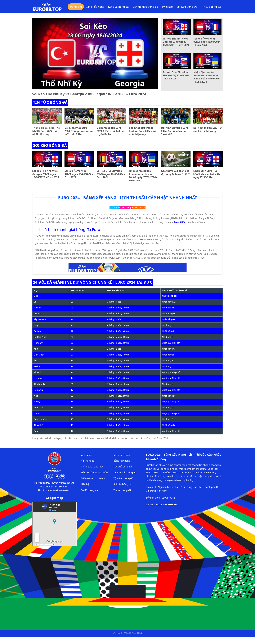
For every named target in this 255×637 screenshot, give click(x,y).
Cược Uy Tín (139, 207)
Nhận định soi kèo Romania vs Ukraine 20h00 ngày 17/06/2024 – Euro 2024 (206, 77)
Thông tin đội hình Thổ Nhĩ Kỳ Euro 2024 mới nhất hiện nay (46, 131)
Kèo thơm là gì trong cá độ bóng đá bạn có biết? (175, 172)
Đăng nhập (125, 207)
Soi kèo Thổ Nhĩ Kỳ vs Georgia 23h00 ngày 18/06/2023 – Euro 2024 (89, 94)
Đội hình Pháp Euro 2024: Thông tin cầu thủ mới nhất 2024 (78, 131)
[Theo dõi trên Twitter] (57, 476)
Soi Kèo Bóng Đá (187, 6)
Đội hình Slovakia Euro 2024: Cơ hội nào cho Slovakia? (174, 131)
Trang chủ (76, 6)
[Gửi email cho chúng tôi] (62, 476)
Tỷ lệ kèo (167, 6)
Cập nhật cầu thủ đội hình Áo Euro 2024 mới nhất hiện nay (142, 131)
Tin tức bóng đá (211, 6)
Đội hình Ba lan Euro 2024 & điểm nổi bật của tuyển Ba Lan (111, 131)
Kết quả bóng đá (118, 6)
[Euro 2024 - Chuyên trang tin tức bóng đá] (47, 7)
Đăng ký (114, 207)
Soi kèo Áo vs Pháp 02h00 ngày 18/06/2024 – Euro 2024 (206, 42)
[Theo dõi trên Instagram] (51, 476)
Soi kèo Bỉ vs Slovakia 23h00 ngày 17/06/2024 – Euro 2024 (176, 75)
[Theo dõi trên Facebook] (46, 476)
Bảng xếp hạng (95, 6)
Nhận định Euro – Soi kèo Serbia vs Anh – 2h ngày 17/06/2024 (206, 174)
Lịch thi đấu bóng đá (145, 6)
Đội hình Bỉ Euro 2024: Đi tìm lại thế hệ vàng (207, 129)
